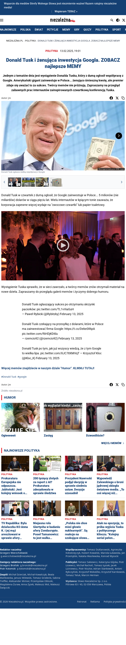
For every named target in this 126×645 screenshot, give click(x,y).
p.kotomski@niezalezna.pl (31, 568)
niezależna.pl (14, 40)
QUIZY (88, 29)
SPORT (116, 29)
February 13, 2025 (71, 314)
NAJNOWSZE (8, 29)
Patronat (81, 601)
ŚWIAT (39, 29)
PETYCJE (52, 29)
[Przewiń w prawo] (121, 182)
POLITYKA (101, 29)
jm (9, 98)
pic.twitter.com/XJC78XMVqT (59, 353)
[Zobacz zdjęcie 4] (56, 182)
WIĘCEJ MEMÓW (111, 443)
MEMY (66, 29)
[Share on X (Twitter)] (117, 98)
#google (22, 376)
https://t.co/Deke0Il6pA (79, 328)
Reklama (95, 601)
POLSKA (25, 29)
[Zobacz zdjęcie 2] (28, 182)
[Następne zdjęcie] (119, 135)
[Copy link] (123, 98)
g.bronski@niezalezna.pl (33, 565)
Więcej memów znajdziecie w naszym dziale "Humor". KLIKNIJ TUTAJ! (47, 368)
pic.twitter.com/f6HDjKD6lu (40, 333)
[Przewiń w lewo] (4, 182)
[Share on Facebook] (111, 98)
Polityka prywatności (115, 601)
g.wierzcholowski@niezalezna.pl (18, 556)
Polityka (30, 40)
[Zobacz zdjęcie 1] (14, 182)
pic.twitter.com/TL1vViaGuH (55, 309)
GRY (76, 29)
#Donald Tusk (8, 376)
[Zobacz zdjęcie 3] (42, 182)
